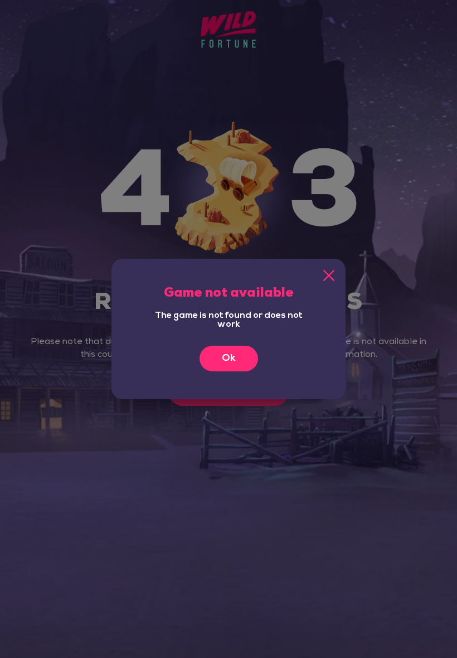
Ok (229, 359)
